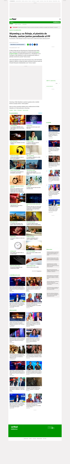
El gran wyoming (25, 110)
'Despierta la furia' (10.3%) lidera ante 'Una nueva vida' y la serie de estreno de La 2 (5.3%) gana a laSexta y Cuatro (34, 355)
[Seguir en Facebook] (49, 427)
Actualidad (11, 24)
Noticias (15, 110)
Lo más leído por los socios (15, 275)
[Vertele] (14, 427)
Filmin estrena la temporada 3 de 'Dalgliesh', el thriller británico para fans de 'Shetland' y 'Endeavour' (33, 388)
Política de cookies (39, 438)
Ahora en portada (13, 310)
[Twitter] (35, 44)
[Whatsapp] (28, 44)
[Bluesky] (32, 44)
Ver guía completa (49, 86)
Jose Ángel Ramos (12, 359)
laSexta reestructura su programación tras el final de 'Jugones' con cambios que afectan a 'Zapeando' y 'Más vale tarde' (17, 388)
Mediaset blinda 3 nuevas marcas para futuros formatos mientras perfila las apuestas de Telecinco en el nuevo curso (17, 339)
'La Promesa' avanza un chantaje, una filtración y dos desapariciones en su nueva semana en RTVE (53, 288)
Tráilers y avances (18, 24)
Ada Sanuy (28, 291)
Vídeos (11, 22)
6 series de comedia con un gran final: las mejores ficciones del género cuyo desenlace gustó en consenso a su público (33, 288)
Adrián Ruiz (28, 307)
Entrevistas (25, 24)
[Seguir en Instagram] (50, 427)
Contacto (30, 438)
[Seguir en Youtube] (52, 427)
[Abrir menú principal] (60, 19)
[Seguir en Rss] (53, 427)
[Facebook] (30, 44)
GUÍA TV (50, 80)
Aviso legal (34, 438)
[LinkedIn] (37, 44)
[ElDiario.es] (56, 22)
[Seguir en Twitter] (48, 427)
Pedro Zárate (12, 291)
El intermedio (20, 110)
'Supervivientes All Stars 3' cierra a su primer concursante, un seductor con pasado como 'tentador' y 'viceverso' (38, 27)
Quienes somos (26, 438)
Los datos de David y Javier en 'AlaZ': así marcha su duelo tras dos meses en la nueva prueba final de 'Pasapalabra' (34, 372)
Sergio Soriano (12, 307)
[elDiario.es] (14, 429)
